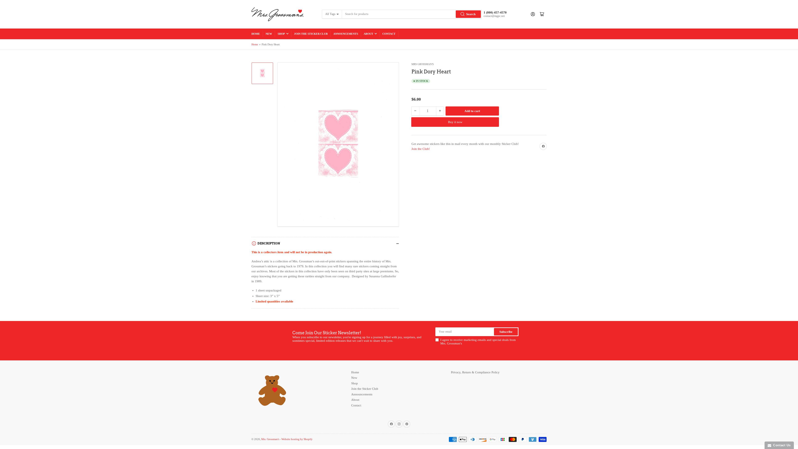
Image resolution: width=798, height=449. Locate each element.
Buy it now (455, 122)
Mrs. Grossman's (270, 439)
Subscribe (505, 331)
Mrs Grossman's (422, 64)
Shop (281, 33)
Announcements (345, 33)
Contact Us (781, 445)
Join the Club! (420, 148)
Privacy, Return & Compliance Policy (475, 372)
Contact (388, 33)
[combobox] (412, 14)
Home (255, 33)
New (269, 33)
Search (470, 14)
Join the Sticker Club (311, 33)
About (368, 33)
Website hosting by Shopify (297, 439)
